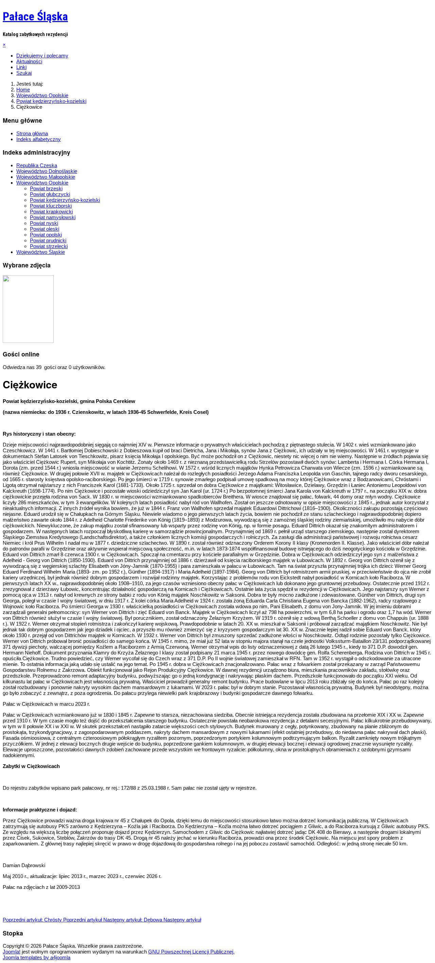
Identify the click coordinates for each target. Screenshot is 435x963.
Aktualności (29, 61)
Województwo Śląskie (40, 252)
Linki (21, 67)
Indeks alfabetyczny (38, 139)
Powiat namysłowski (52, 217)
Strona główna (32, 133)
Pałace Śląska (35, 16)
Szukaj (24, 73)
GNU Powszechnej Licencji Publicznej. (191, 952)
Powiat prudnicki (48, 240)
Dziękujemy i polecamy (42, 55)
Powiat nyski (44, 223)
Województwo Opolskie (42, 183)
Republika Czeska (36, 165)
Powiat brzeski (46, 188)
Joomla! (11, 952)
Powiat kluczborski (51, 206)
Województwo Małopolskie (45, 177)
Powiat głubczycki (50, 194)
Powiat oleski (44, 229)
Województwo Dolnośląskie (46, 171)
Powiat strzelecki (49, 246)
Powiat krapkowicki (51, 211)
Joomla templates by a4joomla (36, 957)
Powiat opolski (46, 235)
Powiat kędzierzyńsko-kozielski (65, 200)
